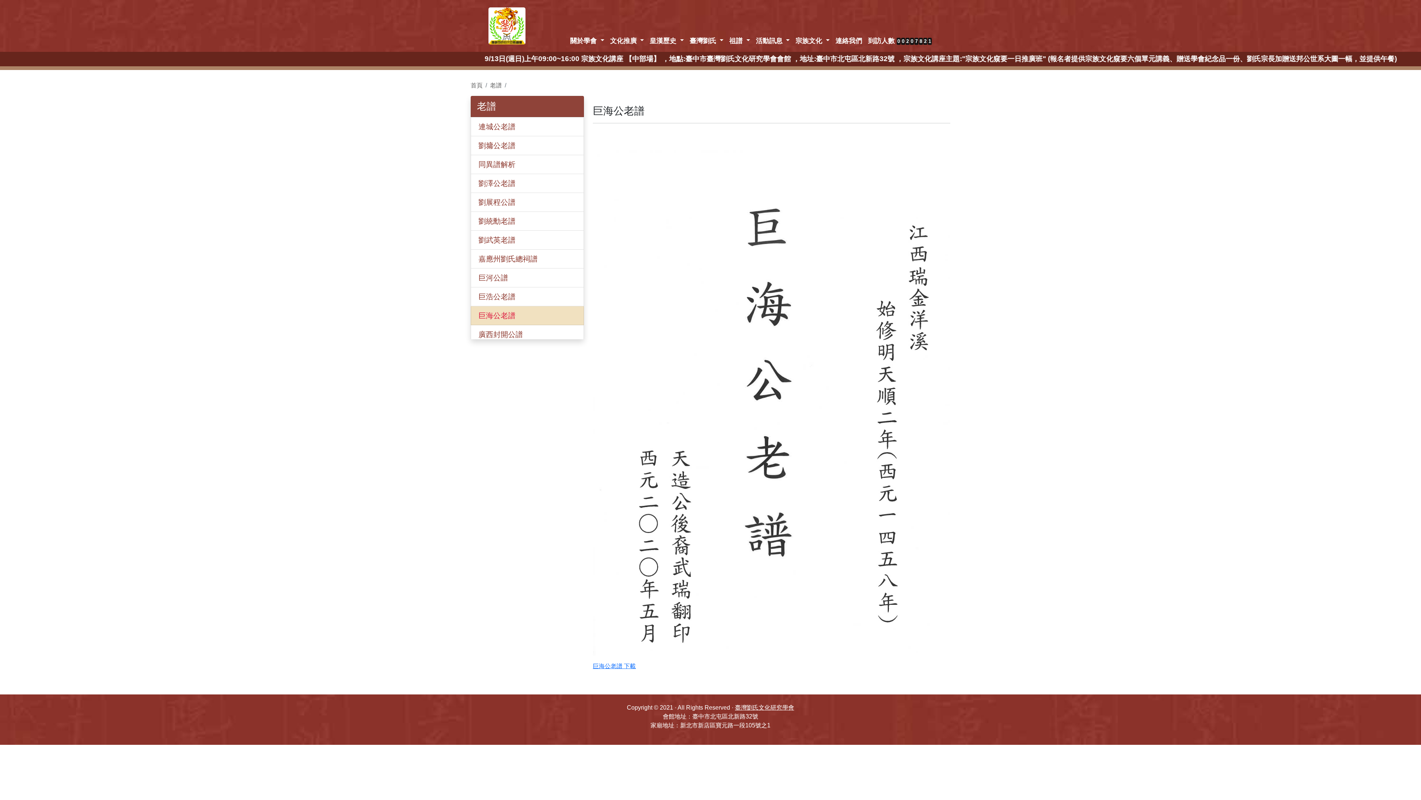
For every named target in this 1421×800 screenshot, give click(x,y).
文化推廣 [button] (624, 40)
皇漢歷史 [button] (664, 40)
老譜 (496, 85)
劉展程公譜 (496, 202)
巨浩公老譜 (496, 297)
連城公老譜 (496, 127)
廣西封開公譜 (500, 334)
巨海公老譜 (496, 315)
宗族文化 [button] (810, 40)
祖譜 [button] (737, 40)
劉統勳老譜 (496, 221)
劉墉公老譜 (496, 145)
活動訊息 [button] (770, 40)
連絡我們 (849, 40)
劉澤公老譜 (496, 183)
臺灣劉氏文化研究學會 (764, 707)
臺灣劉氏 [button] (704, 40)
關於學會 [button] (584, 40)
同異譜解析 (496, 164)
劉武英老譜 (496, 240)
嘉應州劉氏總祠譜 (508, 259)
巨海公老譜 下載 (614, 666)
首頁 (477, 85)
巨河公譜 (493, 278)
